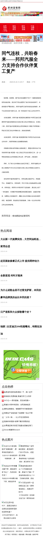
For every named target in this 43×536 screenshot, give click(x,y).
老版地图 (21, 534)
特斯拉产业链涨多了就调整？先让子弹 (18, 413)
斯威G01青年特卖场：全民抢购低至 (17, 405)
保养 (5, 28)
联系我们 (14, 534)
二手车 (5, 31)
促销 (23, 28)
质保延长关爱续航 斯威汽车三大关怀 (17, 396)
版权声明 (35, 534)
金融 (23, 29)
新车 (23, 26)
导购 (14, 28)
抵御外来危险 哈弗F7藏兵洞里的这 (17, 421)
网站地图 (28, 534)
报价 (32, 29)
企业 (5, 29)
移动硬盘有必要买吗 (21, 216)
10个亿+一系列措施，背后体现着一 (17, 400)
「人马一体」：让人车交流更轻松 (16, 417)
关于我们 (8, 534)
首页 (5, 26)
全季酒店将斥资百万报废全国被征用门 (18, 426)
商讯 (14, 29)
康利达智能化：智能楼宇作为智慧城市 (18, 409)
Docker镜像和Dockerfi (12, 430)
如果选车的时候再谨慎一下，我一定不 (18, 392)
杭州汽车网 (18, 43)
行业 (32, 26)
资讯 (14, 26)
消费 (32, 28)
